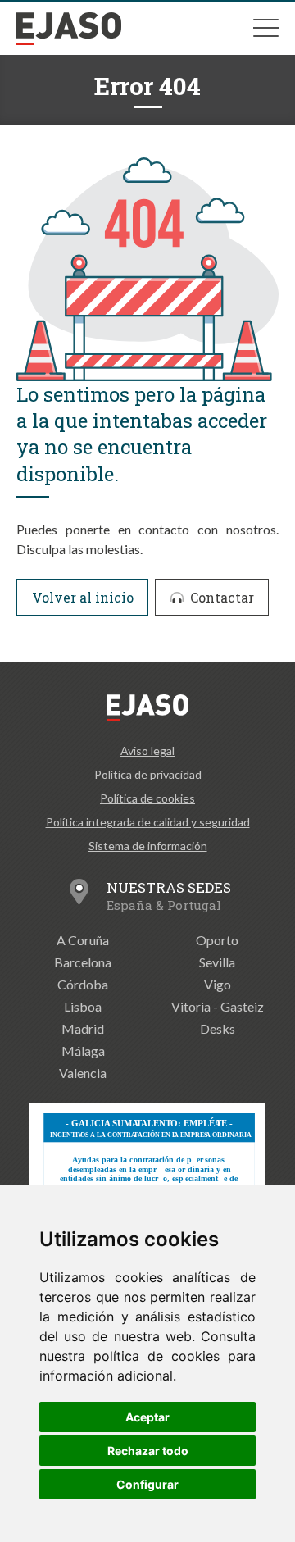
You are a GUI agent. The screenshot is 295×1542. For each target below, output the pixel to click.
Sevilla (217, 962)
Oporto (217, 940)
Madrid (82, 1028)
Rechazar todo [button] (147, 1451)
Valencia (83, 1072)
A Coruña (83, 940)
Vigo (217, 984)
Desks (217, 1028)
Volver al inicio (83, 597)
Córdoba (82, 984)
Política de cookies (147, 798)
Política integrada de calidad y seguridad (148, 822)
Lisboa (83, 1006)
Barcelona (82, 962)
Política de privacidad (148, 774)
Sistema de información (147, 846)
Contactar (220, 597)
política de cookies (156, 1356)
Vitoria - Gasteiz (217, 1006)
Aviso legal (147, 750)
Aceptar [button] (147, 1417)
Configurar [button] (147, 1484)
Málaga (83, 1050)
